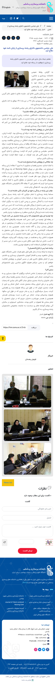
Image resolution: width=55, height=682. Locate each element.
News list (8, 482)
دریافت (33, 327)
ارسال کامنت (27, 550)
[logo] (27, 570)
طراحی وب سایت (26, 680)
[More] (25, 582)
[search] (23, 18)
